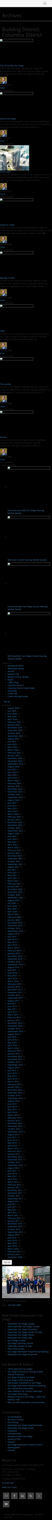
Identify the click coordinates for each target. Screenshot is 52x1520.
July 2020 (12, 903)
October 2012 (14, 1162)
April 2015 (12, 1078)
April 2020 (12, 911)
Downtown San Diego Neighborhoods (25, 1425)
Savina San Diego (8, 118)
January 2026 (14, 724)
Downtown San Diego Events (21, 1428)
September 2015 (15, 1064)
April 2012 (12, 1179)
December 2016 (15, 1023)
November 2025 (15, 730)
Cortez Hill (12, 693)
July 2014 (12, 1104)
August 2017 (13, 1000)
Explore (11, 1442)
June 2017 (12, 1006)
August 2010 (13, 1235)
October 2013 (14, 1129)
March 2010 (13, 1248)
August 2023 (13, 800)
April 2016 (12, 1045)
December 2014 (15, 1090)
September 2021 (15, 864)
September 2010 (15, 1232)
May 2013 (12, 1143)
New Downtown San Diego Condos (24, 1326)
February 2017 (14, 1017)
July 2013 (12, 1137)
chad (2, 88)
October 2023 (14, 794)
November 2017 (15, 992)
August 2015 (13, 1067)
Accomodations (15, 1416)
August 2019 (13, 934)
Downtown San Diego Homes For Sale (25, 1332)
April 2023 (12, 811)
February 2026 (14, 722)
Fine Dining (13, 1422)
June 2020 (12, 906)
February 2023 (14, 816)
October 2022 (14, 828)
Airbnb (11, 671)
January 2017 (14, 1020)
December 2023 (15, 789)
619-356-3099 (14, 1305)
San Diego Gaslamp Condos (20, 1343)
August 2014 (13, 1101)
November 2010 (15, 1226)
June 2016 (12, 1039)
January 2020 (14, 920)
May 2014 (12, 1109)
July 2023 (12, 803)
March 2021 (13, 881)
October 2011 (14, 1195)
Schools (11, 1450)
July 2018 (12, 970)
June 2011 (12, 1207)
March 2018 (13, 981)
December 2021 (15, 855)
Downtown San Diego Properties (22, 1329)
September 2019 (15, 931)
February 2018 (14, 984)
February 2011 (14, 1218)
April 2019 (12, 945)
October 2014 (14, 1095)
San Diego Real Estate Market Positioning (27, 1385)
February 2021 (14, 883)
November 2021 (15, 858)
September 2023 (15, 797)
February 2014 (14, 1117)
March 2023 (13, 814)
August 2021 (13, 867)
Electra (3, 437)
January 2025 (14, 755)
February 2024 (14, 783)
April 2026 (12, 719)
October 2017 (14, 995)
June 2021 (12, 872)
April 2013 (12, 1145)
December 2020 (15, 889)
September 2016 (15, 1031)
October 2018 (14, 961)
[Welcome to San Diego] (4, 3)
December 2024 (15, 758)
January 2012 (14, 1187)
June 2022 (12, 839)
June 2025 (12, 744)
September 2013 (15, 1131)
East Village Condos (17, 1340)
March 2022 (13, 847)
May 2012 (12, 1176)
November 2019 (15, 925)
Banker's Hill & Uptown (18, 677)
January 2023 (14, 819)
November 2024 (15, 761)
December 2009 (15, 1257)
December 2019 (15, 922)
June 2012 (12, 1173)
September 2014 (15, 1098)
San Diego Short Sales (18, 1394)
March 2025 (13, 750)
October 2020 (14, 894)
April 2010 (12, 1246)
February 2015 (14, 1084)
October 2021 (14, 861)
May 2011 (12, 1209)
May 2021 (12, 875)
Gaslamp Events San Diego (20, 1436)
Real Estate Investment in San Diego (24, 1382)
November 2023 (15, 791)
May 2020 (12, 908)
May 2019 (12, 942)
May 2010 (12, 1243)
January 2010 (14, 1254)
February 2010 (14, 1251)
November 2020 (15, 892)
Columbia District (16, 685)
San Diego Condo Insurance (20, 1380)
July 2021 (12, 869)
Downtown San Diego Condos (21, 1323)
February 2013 (14, 1151)
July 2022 (12, 836)
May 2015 (12, 1076)
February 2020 (14, 917)
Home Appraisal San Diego (20, 1369)
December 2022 (15, 822)
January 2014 (14, 1120)
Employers (12, 1430)
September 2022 (15, 830)
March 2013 (13, 1148)
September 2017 (15, 998)
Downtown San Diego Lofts (20, 1337)
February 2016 (14, 1051)
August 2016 (13, 1034)
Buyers (11, 679)
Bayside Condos (7, 278)
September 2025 (15, 736)
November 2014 (15, 1092)
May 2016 (12, 1042)
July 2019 (12, 936)
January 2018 (14, 986)
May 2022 (12, 842)
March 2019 (13, 947)
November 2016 (15, 1025)
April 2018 (12, 978)
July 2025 (12, 741)
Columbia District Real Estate (21, 688)
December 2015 (15, 1056)
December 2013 (15, 1123)
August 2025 (13, 738)
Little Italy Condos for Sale (20, 1346)
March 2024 (13, 780)
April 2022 (12, 844)
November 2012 (15, 1159)
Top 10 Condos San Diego (12, 65)
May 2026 (12, 716)
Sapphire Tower (7, 225)
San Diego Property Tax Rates (21, 1377)
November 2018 (15, 959)
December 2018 (15, 956)
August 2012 (13, 1168)
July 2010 (12, 1237)
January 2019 (14, 953)
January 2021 (14, 886)
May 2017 (12, 1009)
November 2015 (15, 1059)
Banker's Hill (13, 674)
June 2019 (12, 939)
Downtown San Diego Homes (21, 1335)
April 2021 (12, 878)
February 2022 (14, 850)
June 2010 (12, 1240)
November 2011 (15, 1193)
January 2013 (14, 1154)
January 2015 (14, 1087)
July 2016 (12, 1037)
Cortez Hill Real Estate (18, 696)
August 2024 (13, 766)
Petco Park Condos (16, 1348)
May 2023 (12, 808)
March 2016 (13, 1048)
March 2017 (13, 1014)
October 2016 (14, 1028)
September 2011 (15, 1198)
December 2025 (15, 727)
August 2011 (13, 1201)
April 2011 (12, 1212)
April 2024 (12, 777)
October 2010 (14, 1229)
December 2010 (15, 1223)
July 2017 (12, 1003)
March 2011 (13, 1215)
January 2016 (14, 1053)
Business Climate (16, 1419)
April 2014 (12, 1112)
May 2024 (12, 775)
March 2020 (13, 914)
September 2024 (15, 764)
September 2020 (15, 897)
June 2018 (12, 973)
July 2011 (12, 1204)
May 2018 (12, 975)
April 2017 (12, 1012)
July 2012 (12, 1170)
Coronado (12, 690)
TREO (2, 331)
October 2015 (14, 1062)
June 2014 (12, 1106)
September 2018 (15, 964)
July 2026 (12, 711)
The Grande (5, 384)
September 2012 (15, 1165)
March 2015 (13, 1081)
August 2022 (13, 833)
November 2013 (15, 1126)
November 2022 (15, 825)
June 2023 (12, 805)
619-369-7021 (8, 1483)
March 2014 (13, 1115)
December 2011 (15, 1190)
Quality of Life (14, 1439)
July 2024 (12, 769)
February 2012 (14, 1184)
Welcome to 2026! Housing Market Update (27, 560)
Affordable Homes (16, 668)
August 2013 (13, 1134)
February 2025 (14, 752)
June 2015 (12, 1073)
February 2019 (14, 950)
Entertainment (14, 1433)
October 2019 (14, 928)
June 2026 (12, 713)
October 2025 (14, 733)
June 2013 (12, 1140)
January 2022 (14, 853)
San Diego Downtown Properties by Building (28, 1351)
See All (7, 701)
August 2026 (13, 708)
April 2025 (12, 747)
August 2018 (13, 967)
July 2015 (12, 1070)
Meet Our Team (9, 1487)
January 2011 (14, 1221)
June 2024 (12, 772)
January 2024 (14, 786)
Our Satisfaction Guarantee (20, 1388)
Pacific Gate (5, 171)
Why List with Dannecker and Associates (26, 1402)
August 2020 (13, 900)
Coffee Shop (13, 682)
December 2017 (15, 989)
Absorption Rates (16, 665)
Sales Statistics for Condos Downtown (25, 1391)
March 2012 (13, 1182)
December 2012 (15, 1156)
